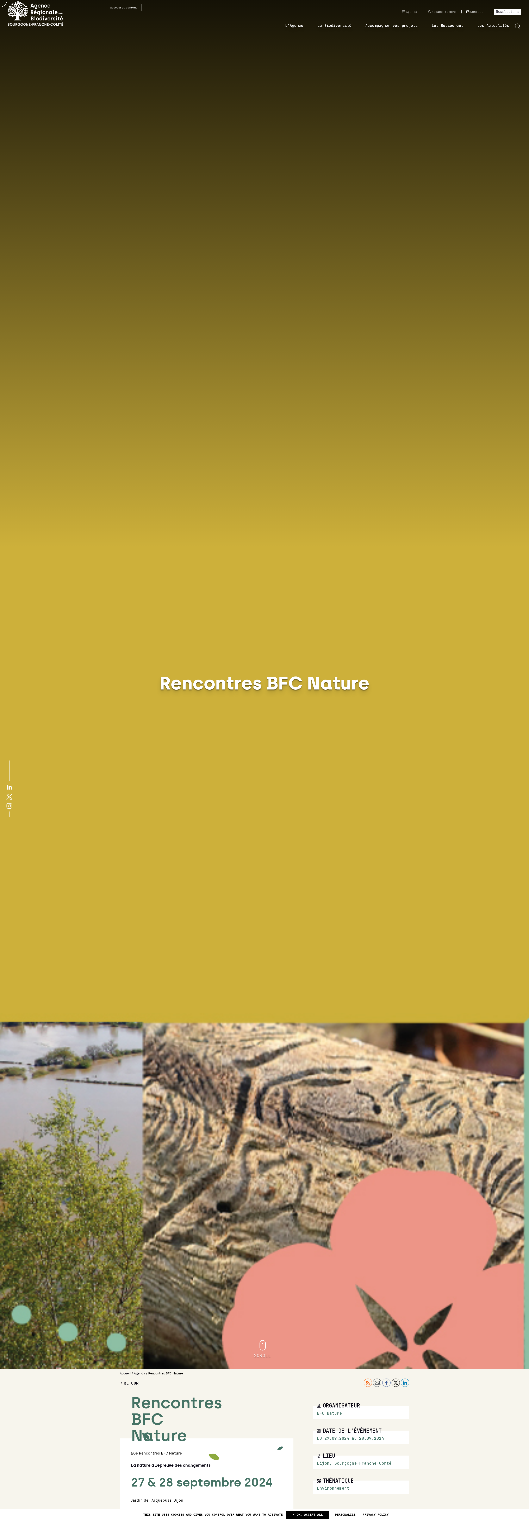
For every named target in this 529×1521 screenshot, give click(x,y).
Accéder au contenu (123, 7)
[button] (518, 26)
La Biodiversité (334, 25)
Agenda (139, 1373)
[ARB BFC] (41, 13)
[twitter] (9, 797)
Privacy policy (376, 1515)
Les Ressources (447, 25)
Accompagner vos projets (391, 25)
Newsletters (507, 11)
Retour (131, 1383)
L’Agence (294, 25)
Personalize (345, 1515)
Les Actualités (493, 25)
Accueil (125, 1373)
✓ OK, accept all (307, 1515)
